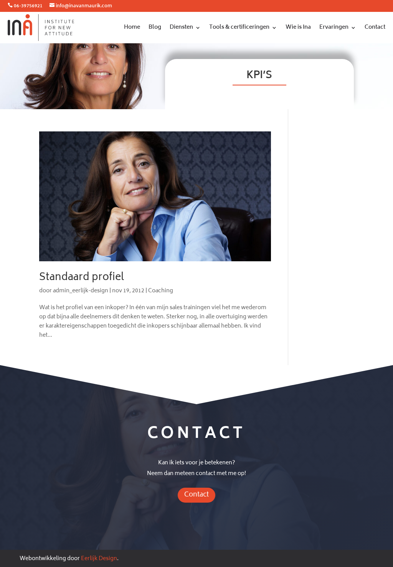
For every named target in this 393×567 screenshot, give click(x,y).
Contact (375, 27)
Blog (155, 27)
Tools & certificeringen (239, 27)
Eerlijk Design (99, 559)
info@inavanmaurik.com (84, 6)
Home (132, 27)
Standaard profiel (81, 278)
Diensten (181, 27)
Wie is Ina (298, 27)
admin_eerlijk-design (80, 291)
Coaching (160, 291)
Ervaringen (333, 27)
